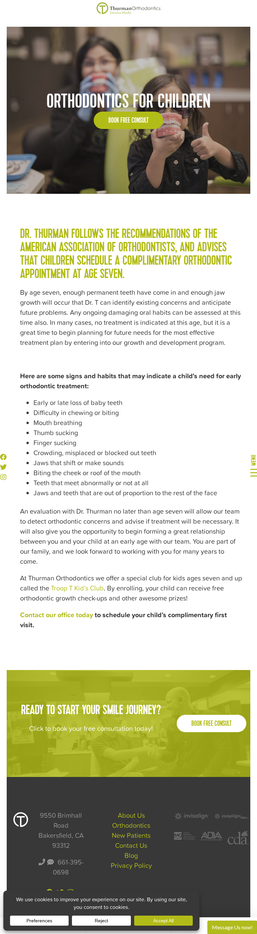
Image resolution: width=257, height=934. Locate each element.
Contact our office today (56, 615)
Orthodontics (131, 825)
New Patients (131, 835)
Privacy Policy (131, 865)
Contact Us (131, 845)
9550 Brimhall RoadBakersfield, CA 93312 (61, 830)
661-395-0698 (68, 867)
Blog (131, 855)
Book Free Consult (128, 120)
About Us (131, 815)
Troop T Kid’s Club (77, 588)
